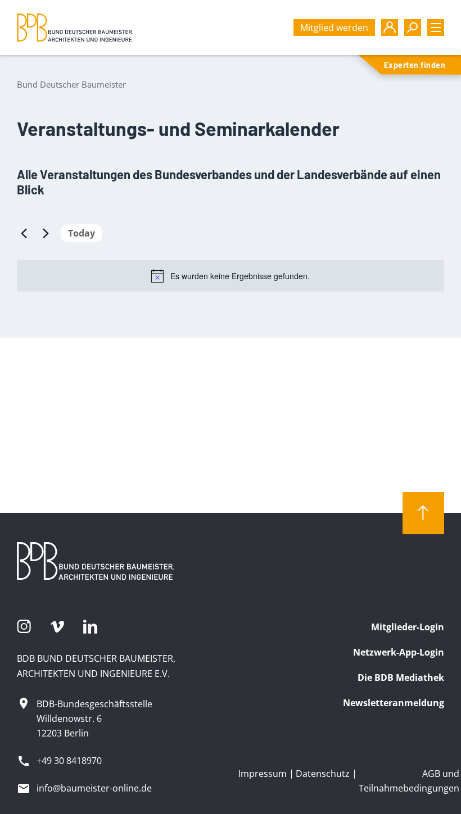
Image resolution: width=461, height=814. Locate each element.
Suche (412, 27)
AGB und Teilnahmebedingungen (409, 780)
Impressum (262, 773)
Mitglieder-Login (407, 627)
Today (81, 233)
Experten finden (414, 65)
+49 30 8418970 (69, 760)
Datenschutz (323, 773)
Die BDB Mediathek (401, 677)
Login (389, 27)
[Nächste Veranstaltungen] (45, 233)
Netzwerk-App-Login (398, 652)
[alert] (230, 276)
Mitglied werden (334, 27)
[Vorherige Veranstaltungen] (23, 233)
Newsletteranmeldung (393, 703)
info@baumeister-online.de (94, 788)
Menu (435, 27)
